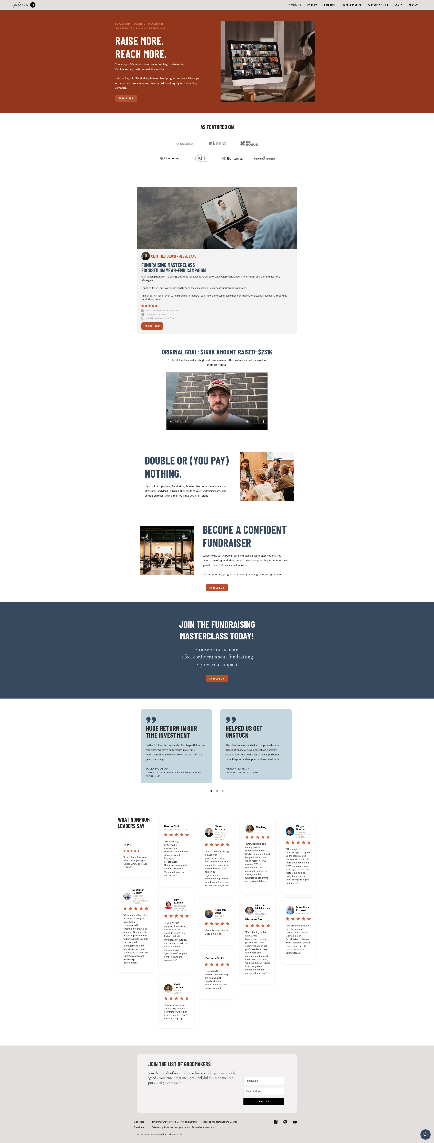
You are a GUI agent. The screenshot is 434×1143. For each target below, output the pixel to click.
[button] (294, 5)
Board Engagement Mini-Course (220, 1121)
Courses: (139, 1121)
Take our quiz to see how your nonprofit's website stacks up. (184, 1127)
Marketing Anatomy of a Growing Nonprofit (174, 1121)
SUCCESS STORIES (351, 5)
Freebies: (139, 1127)
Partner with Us (378, 5)
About (398, 5)
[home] (24, 4)
